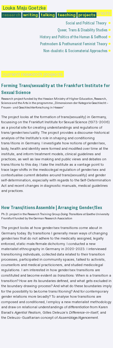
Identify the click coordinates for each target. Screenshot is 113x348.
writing (30, 15)
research (11, 15)
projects (87, 15)
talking (47, 15)
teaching (66, 15)
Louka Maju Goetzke (24, 8)
